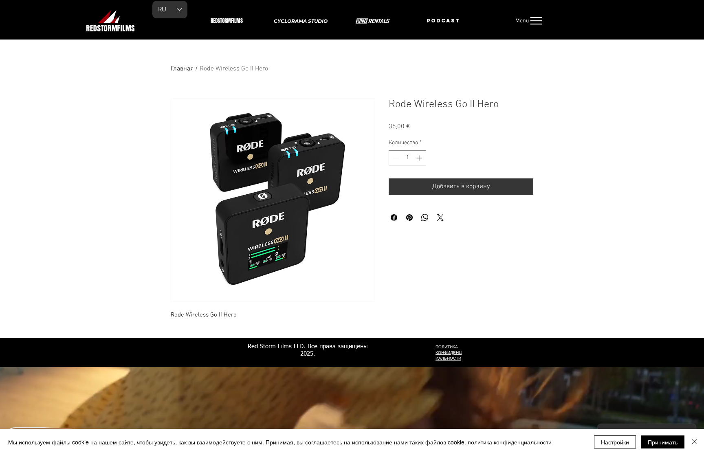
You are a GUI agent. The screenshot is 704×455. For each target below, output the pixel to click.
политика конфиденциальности (510, 442)
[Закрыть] (694, 441)
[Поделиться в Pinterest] (409, 217)
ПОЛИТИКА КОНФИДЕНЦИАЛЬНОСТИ (449, 353)
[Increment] (420, 158)
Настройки (615, 442)
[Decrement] (395, 158)
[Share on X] (440, 217)
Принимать (663, 442)
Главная (182, 69)
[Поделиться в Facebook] (394, 217)
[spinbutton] (407, 158)
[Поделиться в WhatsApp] (425, 217)
